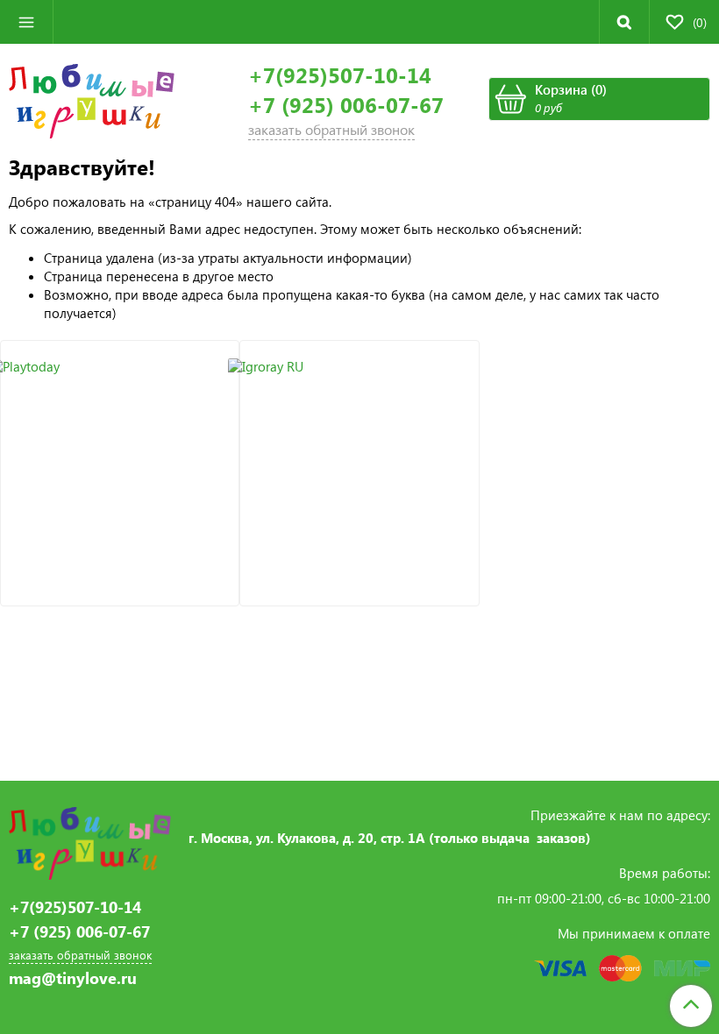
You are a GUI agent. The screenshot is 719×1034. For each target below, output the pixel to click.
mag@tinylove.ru (73, 978)
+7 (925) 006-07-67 (346, 104)
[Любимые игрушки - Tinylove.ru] (91, 99)
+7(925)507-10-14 (339, 75)
